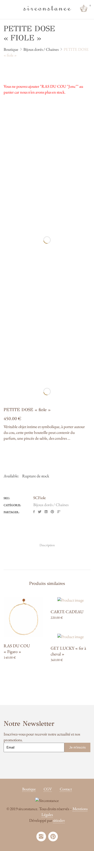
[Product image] (23, 617)
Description (47, 545)
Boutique (29, 789)
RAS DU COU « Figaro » (17, 648)
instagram (41, 836)
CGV (48, 789)
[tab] (47, 545)
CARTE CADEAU (67, 611)
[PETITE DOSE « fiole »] (34, 511)
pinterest (53, 836)
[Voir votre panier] (83, 8)
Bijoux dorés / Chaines (50, 504)
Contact (66, 789)
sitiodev (59, 820)
